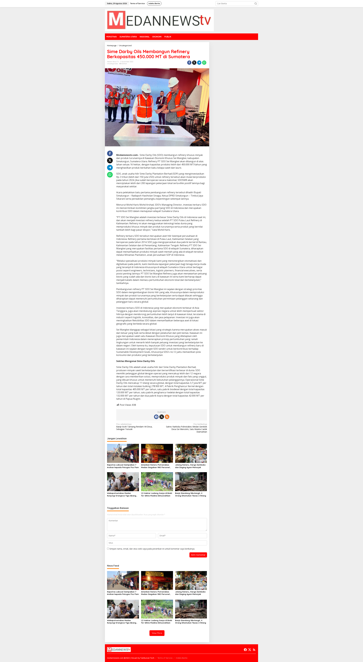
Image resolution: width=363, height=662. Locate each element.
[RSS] (167, 417)
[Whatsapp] (204, 62)
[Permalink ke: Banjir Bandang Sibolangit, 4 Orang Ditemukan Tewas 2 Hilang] (191, 481)
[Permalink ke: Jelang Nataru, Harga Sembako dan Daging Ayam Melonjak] (191, 453)
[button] (255, 3)
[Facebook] (156, 417)
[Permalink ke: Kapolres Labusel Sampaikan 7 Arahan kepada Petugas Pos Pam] (123, 453)
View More (157, 633)
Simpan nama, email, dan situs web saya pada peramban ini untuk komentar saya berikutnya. (152, 548)
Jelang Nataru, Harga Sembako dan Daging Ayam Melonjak (190, 466)
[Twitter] (161, 417)
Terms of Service (165, 658)
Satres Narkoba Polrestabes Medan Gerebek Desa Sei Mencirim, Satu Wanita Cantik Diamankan (186, 428)
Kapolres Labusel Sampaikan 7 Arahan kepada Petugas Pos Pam (123, 466)
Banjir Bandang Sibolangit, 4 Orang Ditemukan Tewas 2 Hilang (190, 494)
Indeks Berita (181, 658)
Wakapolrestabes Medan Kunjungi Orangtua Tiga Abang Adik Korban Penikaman (121, 494)
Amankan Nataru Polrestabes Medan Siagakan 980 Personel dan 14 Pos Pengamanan (155, 466)
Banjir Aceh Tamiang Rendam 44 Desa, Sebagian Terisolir (134, 427)
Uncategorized (112, 64)
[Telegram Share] (199, 62)
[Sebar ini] (189, 62)
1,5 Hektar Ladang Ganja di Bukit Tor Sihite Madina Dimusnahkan (156, 494)
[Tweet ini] (194, 62)
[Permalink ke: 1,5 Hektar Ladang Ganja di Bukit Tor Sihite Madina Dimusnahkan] (157, 481)
